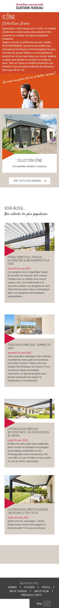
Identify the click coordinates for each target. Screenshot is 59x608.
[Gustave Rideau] (29, 6)
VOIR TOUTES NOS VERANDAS (27, 180)
